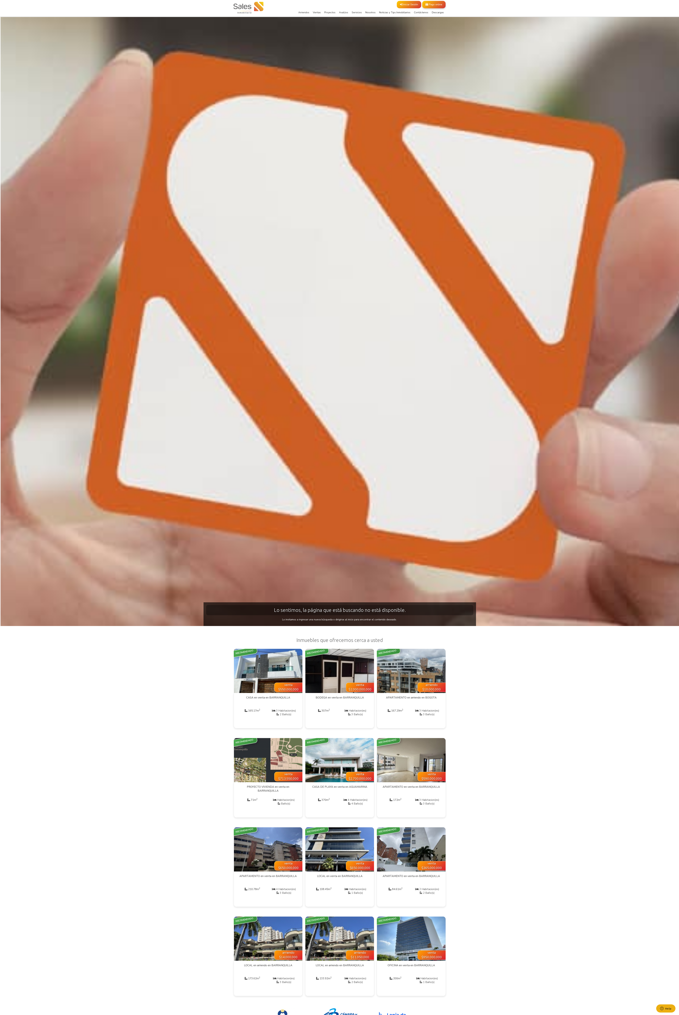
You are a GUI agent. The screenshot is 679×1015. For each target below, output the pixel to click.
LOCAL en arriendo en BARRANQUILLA (268, 965)
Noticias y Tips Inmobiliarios (394, 12)
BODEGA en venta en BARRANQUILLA (340, 697)
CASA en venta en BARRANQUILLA (268, 697)
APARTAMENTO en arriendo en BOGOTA (411, 697)
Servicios (357, 12)
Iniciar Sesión (410, 4)
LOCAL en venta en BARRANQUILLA (339, 876)
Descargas (438, 12)
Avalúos (343, 12)
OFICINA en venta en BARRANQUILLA (411, 965)
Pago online (435, 4)
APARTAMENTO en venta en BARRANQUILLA (411, 787)
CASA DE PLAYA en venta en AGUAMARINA (339, 787)
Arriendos (303, 12)
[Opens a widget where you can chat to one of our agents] (665, 1008)
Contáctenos (421, 12)
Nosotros (370, 12)
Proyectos (329, 12)
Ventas (317, 12)
